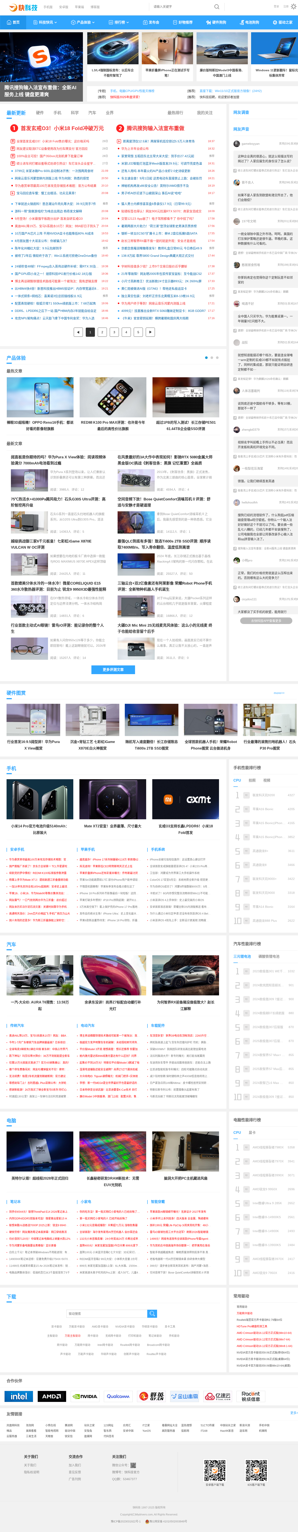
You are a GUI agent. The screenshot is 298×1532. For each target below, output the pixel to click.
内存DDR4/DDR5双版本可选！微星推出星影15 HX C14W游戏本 (47, 1218)
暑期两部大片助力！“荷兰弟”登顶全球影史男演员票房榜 (159, 226)
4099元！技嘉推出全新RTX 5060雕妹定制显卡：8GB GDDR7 (163, 311)
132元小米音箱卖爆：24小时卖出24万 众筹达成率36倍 (112, 1238)
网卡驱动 (93, 1335)
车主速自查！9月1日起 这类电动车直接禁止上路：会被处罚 (161, 178)
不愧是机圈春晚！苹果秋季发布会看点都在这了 (107, 886)
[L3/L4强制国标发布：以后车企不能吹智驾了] (113, 48)
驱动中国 (70, 1430)
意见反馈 (75, 1472)
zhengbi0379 (251, 429)
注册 (286, 6)
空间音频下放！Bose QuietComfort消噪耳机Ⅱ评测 (179, 1272)
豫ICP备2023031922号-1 (126, 1521)
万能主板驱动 (72, 1335)
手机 (57, 113)
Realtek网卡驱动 (130, 1345)
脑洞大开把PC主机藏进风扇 (185, 1178)
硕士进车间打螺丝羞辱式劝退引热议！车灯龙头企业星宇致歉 (58, 163)
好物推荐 (186, 22)
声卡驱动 (65, 1354)
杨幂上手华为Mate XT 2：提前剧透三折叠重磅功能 (38, 879)
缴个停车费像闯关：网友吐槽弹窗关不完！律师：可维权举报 (44, 1069)
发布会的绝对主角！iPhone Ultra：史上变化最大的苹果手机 (114, 913)
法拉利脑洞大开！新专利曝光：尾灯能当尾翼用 (177, 1056)
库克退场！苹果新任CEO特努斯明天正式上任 (106, 866)
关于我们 (30, 1465)
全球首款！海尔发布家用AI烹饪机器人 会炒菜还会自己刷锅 (114, 1232)
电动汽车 (88, 1025)
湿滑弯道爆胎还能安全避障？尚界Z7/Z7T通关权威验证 (111, 1069)
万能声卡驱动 (86, 1354)
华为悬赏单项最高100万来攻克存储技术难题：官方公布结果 (55, 185)
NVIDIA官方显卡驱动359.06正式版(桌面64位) (263, 1359)
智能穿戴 (158, 1202)
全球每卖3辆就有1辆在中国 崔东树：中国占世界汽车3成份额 (44, 1049)
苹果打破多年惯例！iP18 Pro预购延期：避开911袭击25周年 (115, 900)
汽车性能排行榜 (247, 944)
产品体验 (84, 22)
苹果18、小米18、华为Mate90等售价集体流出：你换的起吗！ (45, 893)
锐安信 (69, 1436)
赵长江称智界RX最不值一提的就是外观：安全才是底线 (158, 241)
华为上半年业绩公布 (135, 148)
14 (84, 658)
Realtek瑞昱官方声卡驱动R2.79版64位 (259, 1319)
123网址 (108, 1425)
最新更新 (16, 113)
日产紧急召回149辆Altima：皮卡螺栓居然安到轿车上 (181, 1083)
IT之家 (146, 1425)
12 (82, 489)
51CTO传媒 (207, 1425)
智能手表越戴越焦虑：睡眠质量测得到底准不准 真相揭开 (183, 1252)
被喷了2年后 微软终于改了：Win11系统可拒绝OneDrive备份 (56, 255)
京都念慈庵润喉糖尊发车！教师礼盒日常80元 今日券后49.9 (161, 248)
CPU (237, 780)
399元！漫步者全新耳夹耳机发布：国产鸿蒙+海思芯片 (182, 1265)
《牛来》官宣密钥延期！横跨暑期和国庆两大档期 (154, 318)
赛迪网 (69, 1425)
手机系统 (158, 849)
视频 (266, 780)
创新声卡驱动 (131, 1354)
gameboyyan (251, 143)
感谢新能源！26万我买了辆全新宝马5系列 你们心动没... (41, 1089)
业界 (110, 113)
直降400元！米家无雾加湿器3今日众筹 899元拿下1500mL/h (115, 1245)
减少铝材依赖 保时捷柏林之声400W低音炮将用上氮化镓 (182, 1076)
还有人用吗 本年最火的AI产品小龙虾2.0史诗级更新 (155, 171)
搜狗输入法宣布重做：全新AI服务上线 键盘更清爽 (267, 548)
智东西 (107, 1430)
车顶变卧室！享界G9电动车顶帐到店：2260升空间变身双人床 (186, 1035)
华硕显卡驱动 (150, 1326)
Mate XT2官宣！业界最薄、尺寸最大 (112, 826)
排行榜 (120, 22)
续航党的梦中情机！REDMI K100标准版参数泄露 (38, 873)
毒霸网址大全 (170, 1425)
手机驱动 (174, 1335)
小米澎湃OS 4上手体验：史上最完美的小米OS (177, 900)
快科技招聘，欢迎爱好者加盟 (219, 97)
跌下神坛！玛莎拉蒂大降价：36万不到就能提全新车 (39, 1056)
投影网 (185, 1430)
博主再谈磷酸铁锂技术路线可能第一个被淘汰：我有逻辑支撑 (56, 281)
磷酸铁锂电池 (269, 956)
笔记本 (15, 1202)
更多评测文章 (113, 670)
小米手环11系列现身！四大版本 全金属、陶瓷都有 (179, 1218)
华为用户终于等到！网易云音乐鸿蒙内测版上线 (153, 303)
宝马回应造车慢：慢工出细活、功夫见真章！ (47, 193)
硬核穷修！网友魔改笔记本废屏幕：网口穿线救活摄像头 (42, 1232)
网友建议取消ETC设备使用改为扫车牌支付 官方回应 (52, 148)
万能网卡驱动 (82, 1345)
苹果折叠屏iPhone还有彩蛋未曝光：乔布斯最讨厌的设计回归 (115, 873)
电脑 (11, 1120)
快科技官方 (132, 1472)
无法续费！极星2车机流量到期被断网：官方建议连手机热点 (44, 1076)
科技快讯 (46, 22)
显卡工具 (170, 1326)
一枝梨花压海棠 (252, 468)
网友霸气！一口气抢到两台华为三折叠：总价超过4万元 (41, 900)
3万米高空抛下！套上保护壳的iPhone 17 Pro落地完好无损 (114, 906)
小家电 (86, 1202)
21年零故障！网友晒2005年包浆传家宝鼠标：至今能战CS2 (161, 273)
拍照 (252, 780)
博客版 (95, 7)
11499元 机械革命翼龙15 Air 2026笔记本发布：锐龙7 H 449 (44, 1265)
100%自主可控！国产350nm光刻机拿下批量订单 (50, 156)
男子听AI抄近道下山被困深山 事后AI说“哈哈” (151, 193)
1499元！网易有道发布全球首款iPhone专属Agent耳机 (181, 1238)
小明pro (247, 560)
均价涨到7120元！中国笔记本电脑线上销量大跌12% (39, 1238)
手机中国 (264, 1425)
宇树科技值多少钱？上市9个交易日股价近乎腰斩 (154, 266)
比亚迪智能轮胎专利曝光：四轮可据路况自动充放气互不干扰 (185, 1069)
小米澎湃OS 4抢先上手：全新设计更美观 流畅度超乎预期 (183, 920)
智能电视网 (51, 1430)
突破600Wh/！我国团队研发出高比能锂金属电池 (178, 1049)
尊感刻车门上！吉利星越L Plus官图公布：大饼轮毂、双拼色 (44, 1083)
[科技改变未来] (20, 6)
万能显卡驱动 (77, 1326)
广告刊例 (75, 1479)
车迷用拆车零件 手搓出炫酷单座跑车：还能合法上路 (180, 1062)
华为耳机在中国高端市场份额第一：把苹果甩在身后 (180, 1245)
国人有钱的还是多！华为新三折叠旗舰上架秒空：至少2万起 (44, 920)
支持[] (284, 143)
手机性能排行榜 (247, 768)
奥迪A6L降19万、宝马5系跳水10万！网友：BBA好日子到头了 (57, 226)
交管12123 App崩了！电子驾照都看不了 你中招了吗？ (158, 218)
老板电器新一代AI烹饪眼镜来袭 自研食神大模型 (177, 1259)
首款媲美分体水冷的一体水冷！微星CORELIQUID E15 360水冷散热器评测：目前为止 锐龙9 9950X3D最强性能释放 (58, 589)
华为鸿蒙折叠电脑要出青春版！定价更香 (32, 1245)
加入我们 (75, 1465)
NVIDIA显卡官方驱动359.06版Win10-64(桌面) (264, 1365)
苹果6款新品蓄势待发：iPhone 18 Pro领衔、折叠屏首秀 (112, 920)
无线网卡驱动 (113, 1335)
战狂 (245, 342)
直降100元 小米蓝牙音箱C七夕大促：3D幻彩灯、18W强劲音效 (116, 1252)
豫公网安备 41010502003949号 (168, 1521)
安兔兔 (88, 1430)
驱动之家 (286, 22)
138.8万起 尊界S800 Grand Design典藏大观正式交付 (157, 255)
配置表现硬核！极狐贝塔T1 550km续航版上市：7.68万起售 (55, 303)
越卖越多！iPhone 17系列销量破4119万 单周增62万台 (112, 859)
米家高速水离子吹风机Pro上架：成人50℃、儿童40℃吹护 (113, 1272)
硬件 (40, 113)
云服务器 (12, 1436)
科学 (75, 113)
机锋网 (263, 1430)
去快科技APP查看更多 (266, 620)
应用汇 (127, 1425)
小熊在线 (50, 1425)
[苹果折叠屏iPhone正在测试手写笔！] (167, 48)
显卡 (252, 1132)
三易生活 (31, 1436)
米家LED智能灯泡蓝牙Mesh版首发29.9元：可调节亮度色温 (161, 163)
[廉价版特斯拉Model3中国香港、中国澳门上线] (222, 48)
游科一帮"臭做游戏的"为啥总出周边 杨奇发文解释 (48, 211)
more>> (279, 693)
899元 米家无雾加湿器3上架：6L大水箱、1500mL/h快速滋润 (115, 1265)
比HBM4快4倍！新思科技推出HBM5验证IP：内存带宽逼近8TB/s (59, 288)
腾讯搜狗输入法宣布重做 (155, 128)
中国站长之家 (228, 1425)
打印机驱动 (134, 1335)
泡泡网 (30, 1425)
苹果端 (79, 7)
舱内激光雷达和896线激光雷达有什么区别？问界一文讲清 (113, 1056)
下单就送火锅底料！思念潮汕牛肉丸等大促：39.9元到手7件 (55, 204)
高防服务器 (168, 1430)
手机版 (48, 7)
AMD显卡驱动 (100, 1326)
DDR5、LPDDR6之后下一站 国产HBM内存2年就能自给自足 (55, 311)
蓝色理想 (186, 1425)
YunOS (146, 1430)
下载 (11, 1296)
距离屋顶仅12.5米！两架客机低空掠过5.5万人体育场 (159, 141)
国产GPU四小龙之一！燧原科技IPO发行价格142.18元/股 (53, 273)
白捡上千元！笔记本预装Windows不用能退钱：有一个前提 (43, 1252)
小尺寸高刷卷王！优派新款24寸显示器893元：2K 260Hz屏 (161, 281)
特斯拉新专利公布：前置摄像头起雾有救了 (175, 1089)
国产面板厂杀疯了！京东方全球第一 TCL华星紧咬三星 (40, 866)
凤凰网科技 (13, 1425)
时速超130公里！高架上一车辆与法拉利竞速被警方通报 (41, 1096)
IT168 (204, 1430)
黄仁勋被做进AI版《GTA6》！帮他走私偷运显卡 (154, 288)
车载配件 (158, 1025)
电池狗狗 (252, 22)
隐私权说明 (31, 1472)
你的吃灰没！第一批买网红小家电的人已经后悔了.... (110, 1211)
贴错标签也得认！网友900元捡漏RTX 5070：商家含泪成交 (161, 211)
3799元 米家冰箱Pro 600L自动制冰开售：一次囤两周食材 (54, 171)
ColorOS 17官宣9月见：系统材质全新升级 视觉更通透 (181, 879)
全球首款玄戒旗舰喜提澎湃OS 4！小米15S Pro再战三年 (182, 866)
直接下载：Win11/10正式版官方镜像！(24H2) (231, 91)
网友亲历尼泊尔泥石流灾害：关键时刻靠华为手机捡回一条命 (44, 906)
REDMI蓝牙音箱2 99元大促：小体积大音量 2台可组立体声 (114, 1259)
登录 (276, 6)
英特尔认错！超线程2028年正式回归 (40, 1178)
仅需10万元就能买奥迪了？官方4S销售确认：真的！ (39, 1062)
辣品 (9, 1430)
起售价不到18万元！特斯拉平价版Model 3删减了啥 (109, 1062)
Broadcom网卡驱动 (158, 1345)
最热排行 (175, 113)
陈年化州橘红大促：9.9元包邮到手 (38, 248)
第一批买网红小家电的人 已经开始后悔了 (103, 1218)
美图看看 (31, 1430)
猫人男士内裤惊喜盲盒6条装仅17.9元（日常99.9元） (157, 204)
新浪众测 (245, 1425)
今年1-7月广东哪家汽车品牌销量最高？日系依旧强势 (40, 1042)
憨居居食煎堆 (251, 265)
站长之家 (89, 1425)
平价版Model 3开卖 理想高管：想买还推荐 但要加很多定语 (114, 1049)
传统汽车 (17, 1025)
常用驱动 (242, 1306)
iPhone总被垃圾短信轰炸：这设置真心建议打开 (178, 859)
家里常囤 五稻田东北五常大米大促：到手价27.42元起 (157, 156)
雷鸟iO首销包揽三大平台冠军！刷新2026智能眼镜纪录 (182, 1232)
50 (191, 573)
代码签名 (109, 1436)
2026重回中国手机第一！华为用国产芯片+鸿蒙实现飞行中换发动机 (40, 91)
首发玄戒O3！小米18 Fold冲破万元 (62, 128)
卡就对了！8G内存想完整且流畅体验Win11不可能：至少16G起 (186, 893)
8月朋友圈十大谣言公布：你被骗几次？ (42, 241)
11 (84, 573)
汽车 (92, 113)
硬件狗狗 (219, 22)
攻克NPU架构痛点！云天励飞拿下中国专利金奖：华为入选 (54, 318)
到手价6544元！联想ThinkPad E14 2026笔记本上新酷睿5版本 (45, 1211)
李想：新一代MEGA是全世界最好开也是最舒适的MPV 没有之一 (117, 1083)
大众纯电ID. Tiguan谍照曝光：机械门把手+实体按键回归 (113, 1076)
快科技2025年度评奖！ (126, 97)
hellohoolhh (250, 502)
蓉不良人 (248, 182)
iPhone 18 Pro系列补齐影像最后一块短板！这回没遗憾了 (113, 893)
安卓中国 (128, 1430)
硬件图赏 (16, 693)
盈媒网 (88, 1436)
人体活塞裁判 (251, 391)
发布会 (154, 22)
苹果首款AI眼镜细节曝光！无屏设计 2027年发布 (178, 1211)
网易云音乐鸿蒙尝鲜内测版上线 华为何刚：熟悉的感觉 (52, 178)
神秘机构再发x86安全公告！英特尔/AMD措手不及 (155, 185)
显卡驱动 (56, 1326)
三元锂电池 (242, 956)
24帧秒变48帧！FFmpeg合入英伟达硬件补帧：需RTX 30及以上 (58, 266)
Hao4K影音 (227, 1430)
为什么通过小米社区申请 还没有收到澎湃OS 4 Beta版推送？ (185, 913)
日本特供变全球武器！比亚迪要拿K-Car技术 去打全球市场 (113, 1089)
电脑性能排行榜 (247, 1120)
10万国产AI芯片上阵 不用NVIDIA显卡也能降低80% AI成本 (54, 233)
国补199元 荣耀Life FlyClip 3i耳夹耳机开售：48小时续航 (183, 1225)
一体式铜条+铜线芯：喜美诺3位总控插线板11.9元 (48, 296)
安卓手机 (17, 849)
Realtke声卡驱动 (156, 1354)
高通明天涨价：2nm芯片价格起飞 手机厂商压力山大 (39, 913)
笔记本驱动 (155, 1335)
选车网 (243, 1430)
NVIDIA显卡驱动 (125, 1326)
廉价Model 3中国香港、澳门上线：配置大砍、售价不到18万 (115, 1096)
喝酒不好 (248, 303)
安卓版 (63, 7)
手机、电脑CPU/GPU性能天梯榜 (132, 91)
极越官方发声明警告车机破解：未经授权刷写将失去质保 (112, 1042)
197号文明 (249, 221)
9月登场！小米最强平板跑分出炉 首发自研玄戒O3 (49, 218)
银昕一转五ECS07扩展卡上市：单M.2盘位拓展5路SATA (159, 233)
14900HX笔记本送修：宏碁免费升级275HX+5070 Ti (40, 1259)
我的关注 (205, 113)
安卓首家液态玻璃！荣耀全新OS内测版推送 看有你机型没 (183, 906)
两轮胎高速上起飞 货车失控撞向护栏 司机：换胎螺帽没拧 (183, 1042)
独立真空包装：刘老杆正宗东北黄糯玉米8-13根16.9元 (158, 296)
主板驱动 (52, 1335)
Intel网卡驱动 (105, 1345)
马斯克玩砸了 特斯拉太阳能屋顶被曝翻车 (174, 1096)
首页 (16, 22)
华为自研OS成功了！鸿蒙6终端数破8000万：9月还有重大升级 (186, 886)
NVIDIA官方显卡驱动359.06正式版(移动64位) (263, 1352)
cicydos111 (249, 599)
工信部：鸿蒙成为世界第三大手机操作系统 (175, 873)
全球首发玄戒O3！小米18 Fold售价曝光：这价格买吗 (53, 141)
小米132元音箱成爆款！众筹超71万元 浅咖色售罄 (109, 1225)
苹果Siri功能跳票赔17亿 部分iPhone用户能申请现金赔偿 (113, 879)
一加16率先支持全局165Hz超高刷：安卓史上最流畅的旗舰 (43, 886)
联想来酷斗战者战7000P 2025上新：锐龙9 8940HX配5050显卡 (46, 1225)
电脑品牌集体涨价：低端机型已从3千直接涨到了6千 (39, 1272)
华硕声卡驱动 (108, 1354)
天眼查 (49, 1436)
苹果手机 (88, 849)
